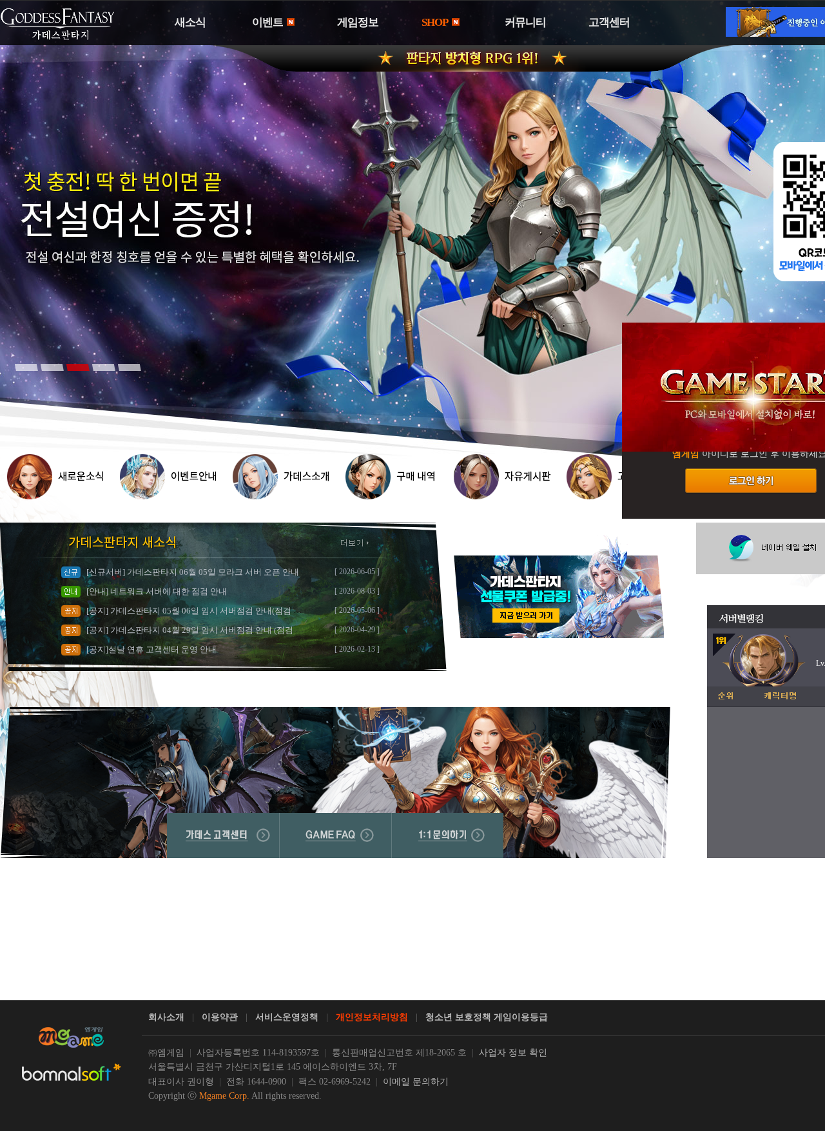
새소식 (190, 22)
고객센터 (609, 22)
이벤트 (268, 22)
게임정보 (357, 22)
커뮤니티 (525, 22)
